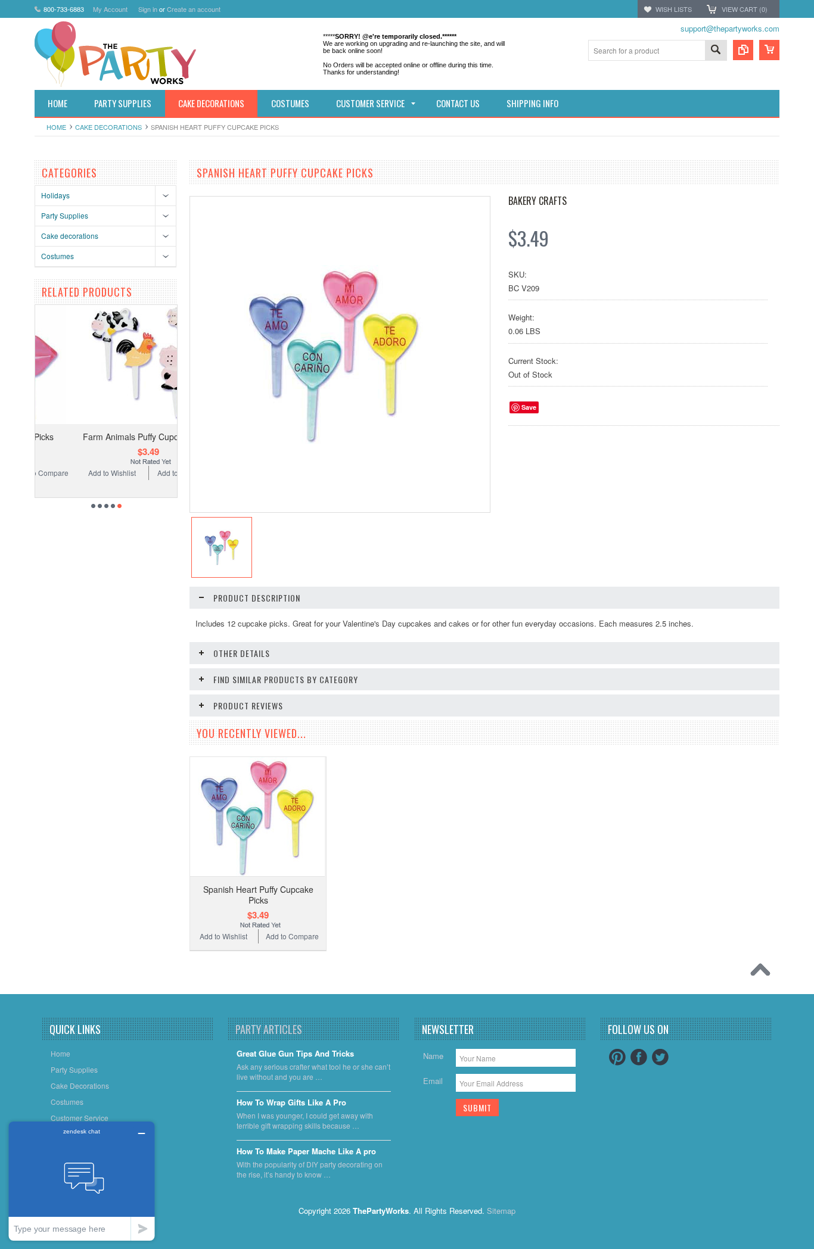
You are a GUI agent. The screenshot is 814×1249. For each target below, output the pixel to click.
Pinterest (617, 1057)
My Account (110, 9)
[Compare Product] (743, 50)
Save (528, 407)
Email (433, 1080)
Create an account (193, 9)
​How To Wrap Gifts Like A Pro (291, 1103)
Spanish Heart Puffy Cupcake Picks (258, 894)
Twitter (660, 1057)
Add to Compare (142, 473)
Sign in (147, 9)
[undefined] (333, 440)
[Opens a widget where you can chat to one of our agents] (81, 1181)
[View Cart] (769, 50)
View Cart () (745, 9)
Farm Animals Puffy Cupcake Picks (106, 437)
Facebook (638, 1057)
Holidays (55, 195)
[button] (813, 1248)
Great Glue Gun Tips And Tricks (295, 1054)
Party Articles (268, 1029)
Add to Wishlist (70, 473)
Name (433, 1055)
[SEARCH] (715, 51)
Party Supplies (64, 215)
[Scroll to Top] (763, 972)
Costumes (57, 256)
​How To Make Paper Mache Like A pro (306, 1152)
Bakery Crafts (537, 201)
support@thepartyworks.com (730, 28)
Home (56, 127)
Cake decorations (108, 127)
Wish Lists (673, 9)
